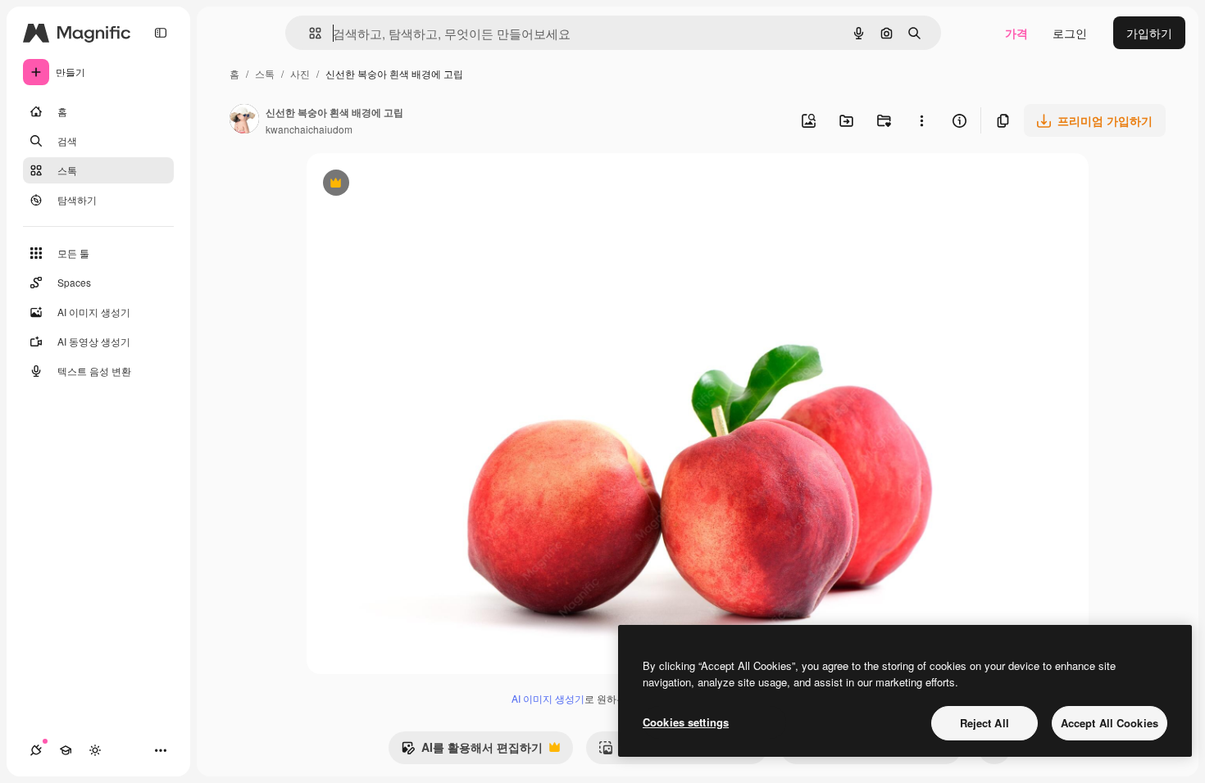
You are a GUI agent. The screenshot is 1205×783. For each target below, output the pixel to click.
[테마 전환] (95, 750)
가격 (1016, 33)
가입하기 (1149, 33)
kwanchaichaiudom (309, 129)
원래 (401, 184)
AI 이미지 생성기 (548, 698)
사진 (300, 73)
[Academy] (65, 750)
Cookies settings (686, 722)
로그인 (1070, 33)
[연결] (36, 750)
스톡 (265, 73)
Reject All (984, 723)
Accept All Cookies (1109, 723)
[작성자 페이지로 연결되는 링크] (244, 120)
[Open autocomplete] (308, 33)
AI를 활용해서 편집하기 (472, 751)
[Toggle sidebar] (161, 33)
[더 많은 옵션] (921, 120)
